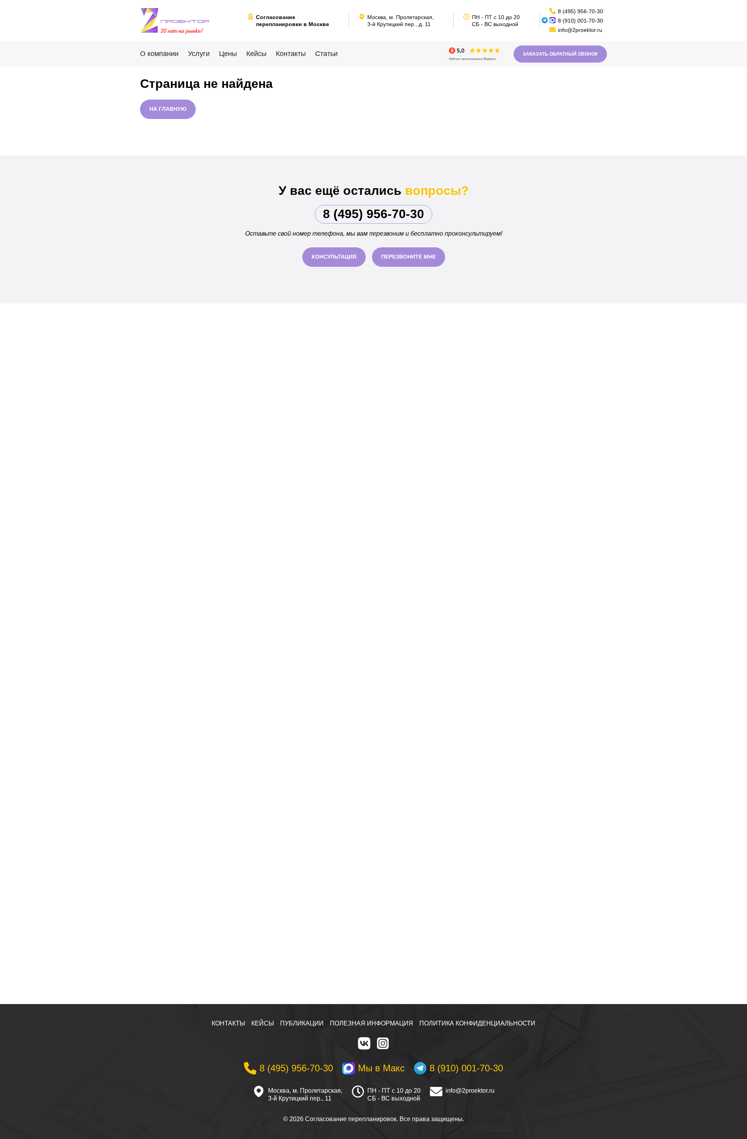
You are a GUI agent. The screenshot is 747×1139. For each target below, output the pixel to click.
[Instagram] (383, 1043)
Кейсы (256, 54)
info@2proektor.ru (469, 1090)
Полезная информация (371, 1023)
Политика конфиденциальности (477, 1023)
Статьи (326, 54)
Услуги (199, 54)
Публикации (302, 1023)
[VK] (364, 1043)
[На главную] (190, 20)
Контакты (291, 54)
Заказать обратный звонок (560, 54)
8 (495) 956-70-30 (373, 214)
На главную (167, 109)
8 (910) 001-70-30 (580, 20)
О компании (159, 54)
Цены (228, 54)
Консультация (334, 257)
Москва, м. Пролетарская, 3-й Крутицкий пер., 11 (305, 1094)
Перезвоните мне (408, 257)
